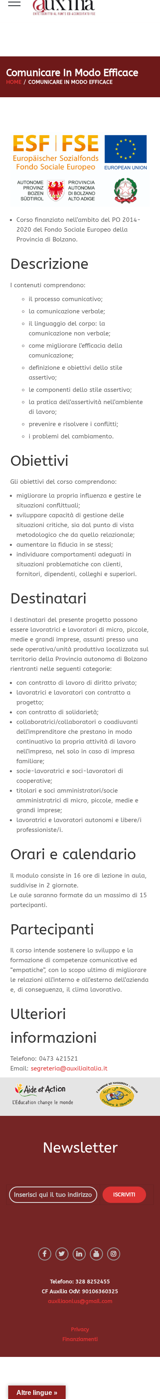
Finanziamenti (80, 1339)
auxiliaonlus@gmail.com (80, 1301)
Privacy (80, 1329)
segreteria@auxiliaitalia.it (69, 1068)
